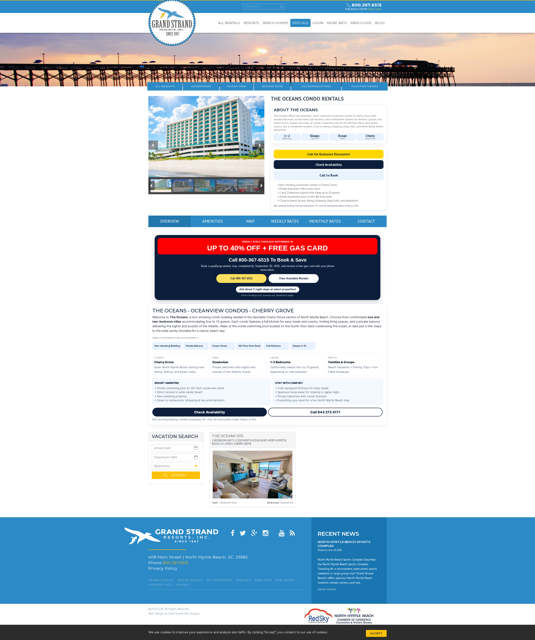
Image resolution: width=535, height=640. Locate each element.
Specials (300, 23)
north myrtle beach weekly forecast (338, 6)
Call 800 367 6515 (241, 278)
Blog (380, 23)
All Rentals (229, 23)
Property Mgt (160, 584)
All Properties (219, 580)
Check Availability (329, 164)
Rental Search (190, 580)
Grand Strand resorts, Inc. (171, 536)
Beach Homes (275, 23)
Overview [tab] (169, 221)
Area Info (263, 580)
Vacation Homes (364, 86)
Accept (376, 633)
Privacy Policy (162, 568)
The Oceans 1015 (227, 436)
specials (243, 580)
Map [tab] (250, 221)
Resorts (251, 23)
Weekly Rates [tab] (285, 221)
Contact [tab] (366, 221)
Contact (183, 584)
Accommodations (316, 86)
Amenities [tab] (212, 221)
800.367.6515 (367, 5)
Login (317, 23)
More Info (337, 23)
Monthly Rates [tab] (325, 221)
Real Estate (285, 580)
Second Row (272, 86)
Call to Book (329, 175)
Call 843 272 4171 (325, 412)
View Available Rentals (293, 278)
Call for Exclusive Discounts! (328, 154)
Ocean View (236, 86)
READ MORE (327, 589)
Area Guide (360, 23)
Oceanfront (201, 86)
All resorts (165, 86)
